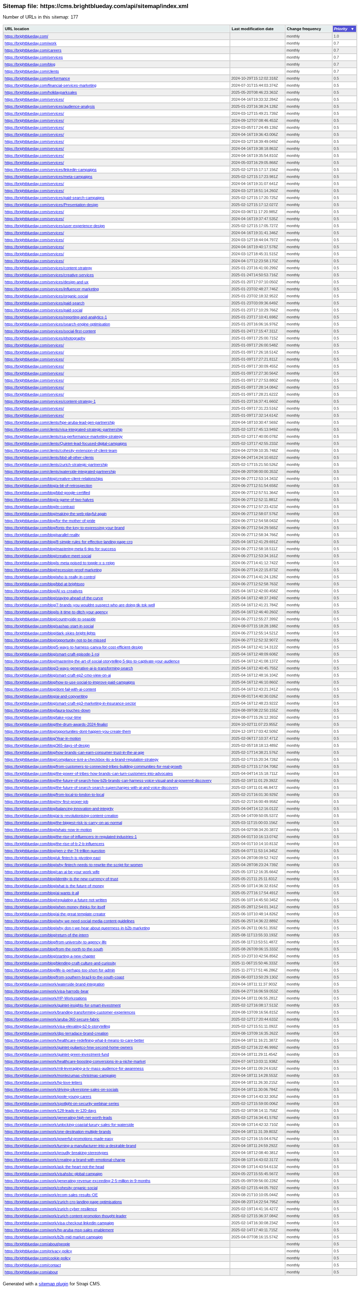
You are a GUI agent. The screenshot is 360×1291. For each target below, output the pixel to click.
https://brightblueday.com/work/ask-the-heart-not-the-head (54, 1167)
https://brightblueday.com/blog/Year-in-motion (43, 738)
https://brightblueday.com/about (31, 1272)
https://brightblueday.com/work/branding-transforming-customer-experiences (70, 1012)
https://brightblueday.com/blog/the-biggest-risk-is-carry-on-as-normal (63, 823)
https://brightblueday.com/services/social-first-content (50, 331)
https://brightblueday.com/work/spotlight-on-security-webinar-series (62, 1103)
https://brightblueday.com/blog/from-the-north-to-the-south (54, 949)
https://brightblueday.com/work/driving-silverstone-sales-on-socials (61, 1089)
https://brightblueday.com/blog (30, 64)
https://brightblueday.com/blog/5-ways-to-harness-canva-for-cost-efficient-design (74, 647)
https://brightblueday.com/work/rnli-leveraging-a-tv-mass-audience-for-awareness (74, 1068)
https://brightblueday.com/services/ (34, 99)
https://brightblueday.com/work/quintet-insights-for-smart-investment (63, 1005)
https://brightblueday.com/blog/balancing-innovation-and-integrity (59, 808)
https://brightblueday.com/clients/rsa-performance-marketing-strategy (64, 436)
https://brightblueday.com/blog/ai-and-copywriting (46, 696)
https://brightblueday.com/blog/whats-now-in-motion (48, 830)
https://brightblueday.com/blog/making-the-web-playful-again (56, 514)
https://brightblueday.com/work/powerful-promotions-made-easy (59, 1139)
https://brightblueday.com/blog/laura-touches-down (47, 710)
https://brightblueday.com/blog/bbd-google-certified (47, 492)
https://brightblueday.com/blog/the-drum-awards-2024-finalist (56, 724)
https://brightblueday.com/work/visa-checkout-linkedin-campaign (59, 1223)
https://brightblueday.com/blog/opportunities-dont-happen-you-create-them (68, 731)
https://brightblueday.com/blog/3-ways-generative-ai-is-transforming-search (69, 668)
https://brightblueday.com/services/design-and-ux (47, 282)
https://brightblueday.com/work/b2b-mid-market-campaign (54, 1237)
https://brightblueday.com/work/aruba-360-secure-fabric (52, 1019)
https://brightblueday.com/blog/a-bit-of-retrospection (48, 485)
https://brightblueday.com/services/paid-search (44, 303)
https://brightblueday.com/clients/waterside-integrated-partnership (60, 471)
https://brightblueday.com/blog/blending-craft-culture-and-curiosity (60, 963)
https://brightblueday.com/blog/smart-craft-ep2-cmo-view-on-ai (58, 675)
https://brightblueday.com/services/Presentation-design (51, 205)
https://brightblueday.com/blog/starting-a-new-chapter (50, 956)
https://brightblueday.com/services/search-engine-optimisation (57, 324)
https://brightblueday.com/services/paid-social (43, 310)
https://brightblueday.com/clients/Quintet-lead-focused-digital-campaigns (66, 443)
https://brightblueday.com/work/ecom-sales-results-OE (51, 1195)
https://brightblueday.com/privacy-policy (38, 1251)
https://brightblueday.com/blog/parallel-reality (42, 535)
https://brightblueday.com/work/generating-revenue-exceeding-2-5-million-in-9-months (77, 1181)
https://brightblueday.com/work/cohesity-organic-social (51, 1188)
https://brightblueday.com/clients (32, 71)
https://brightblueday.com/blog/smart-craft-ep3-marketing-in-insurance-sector (70, 703)
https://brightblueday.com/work (31, 43)
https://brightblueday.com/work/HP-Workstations (46, 998)
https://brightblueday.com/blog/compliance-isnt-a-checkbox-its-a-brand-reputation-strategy (82, 759)
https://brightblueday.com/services (34, 57)
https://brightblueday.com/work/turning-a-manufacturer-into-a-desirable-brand (70, 1146)
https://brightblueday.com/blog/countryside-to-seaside (50, 619)
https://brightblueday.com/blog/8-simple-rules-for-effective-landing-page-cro (69, 542)
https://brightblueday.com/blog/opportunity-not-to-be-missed (55, 640)
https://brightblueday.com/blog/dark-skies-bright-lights (50, 633)
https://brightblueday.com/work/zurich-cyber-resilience (51, 1209)
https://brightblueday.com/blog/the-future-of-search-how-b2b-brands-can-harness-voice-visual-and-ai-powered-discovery (108, 780)
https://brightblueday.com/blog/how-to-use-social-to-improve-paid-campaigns (70, 682)
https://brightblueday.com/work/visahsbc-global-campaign (53, 1174)
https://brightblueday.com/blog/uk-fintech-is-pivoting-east (53, 858)
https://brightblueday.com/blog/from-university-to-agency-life (56, 942)
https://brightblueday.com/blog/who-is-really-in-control (50, 577)
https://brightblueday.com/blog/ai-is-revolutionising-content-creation (61, 816)
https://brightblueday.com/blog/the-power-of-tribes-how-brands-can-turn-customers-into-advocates (89, 773)
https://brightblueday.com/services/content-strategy (48, 268)
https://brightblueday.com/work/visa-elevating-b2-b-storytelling (57, 1026)
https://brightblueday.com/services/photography (45, 338)
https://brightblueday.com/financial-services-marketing (50, 85)
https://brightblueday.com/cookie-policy (38, 1258)
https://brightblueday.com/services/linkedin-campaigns (51, 169)
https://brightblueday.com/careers (33, 50)
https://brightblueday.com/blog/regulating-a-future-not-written (56, 900)
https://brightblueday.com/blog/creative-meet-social (48, 556)
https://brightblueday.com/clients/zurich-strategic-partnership (56, 464)
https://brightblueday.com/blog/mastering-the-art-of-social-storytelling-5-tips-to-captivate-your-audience (92, 661)
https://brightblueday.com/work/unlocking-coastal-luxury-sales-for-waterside (69, 1124)
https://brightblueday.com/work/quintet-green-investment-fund (57, 1054)
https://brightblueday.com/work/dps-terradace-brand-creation (56, 1033)
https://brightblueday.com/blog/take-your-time (43, 717)
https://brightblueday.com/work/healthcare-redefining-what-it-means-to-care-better (74, 1040)
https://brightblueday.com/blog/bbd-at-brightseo (44, 584)
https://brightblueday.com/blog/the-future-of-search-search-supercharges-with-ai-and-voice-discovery (91, 787)
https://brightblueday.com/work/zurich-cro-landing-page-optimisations (63, 1202)
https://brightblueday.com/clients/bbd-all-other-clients (49, 457)
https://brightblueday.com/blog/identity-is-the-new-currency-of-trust (61, 879)
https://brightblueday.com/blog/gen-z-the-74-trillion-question (55, 851)
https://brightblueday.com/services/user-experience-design (55, 226)
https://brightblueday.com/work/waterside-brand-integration (54, 984)
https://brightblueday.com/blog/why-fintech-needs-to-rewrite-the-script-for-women (74, 865)
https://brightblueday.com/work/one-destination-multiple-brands (58, 1131)
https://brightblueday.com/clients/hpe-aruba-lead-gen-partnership (60, 422)
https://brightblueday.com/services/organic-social (46, 296)
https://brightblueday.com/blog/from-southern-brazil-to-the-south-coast (64, 977)
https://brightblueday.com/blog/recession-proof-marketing (53, 570)
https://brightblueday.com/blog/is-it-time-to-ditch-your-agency (56, 612)
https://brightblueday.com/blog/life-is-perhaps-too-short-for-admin (60, 970)
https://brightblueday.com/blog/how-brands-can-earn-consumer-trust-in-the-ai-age (74, 752)
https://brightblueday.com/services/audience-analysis (50, 106)
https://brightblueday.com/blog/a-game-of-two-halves (49, 500)
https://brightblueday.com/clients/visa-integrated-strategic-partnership (63, 429)
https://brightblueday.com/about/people (37, 1244)
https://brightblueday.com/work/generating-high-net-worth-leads (58, 1117)
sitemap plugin (53, 1283)
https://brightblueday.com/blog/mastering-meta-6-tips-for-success (60, 549)
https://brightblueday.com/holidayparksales (41, 92)
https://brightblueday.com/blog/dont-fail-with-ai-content (50, 689)
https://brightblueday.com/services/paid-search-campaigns (54, 198)
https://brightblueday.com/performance (37, 78)
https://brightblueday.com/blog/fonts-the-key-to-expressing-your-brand (64, 528)
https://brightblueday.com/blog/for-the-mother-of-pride (50, 521)
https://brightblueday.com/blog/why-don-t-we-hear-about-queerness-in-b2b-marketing (77, 928)
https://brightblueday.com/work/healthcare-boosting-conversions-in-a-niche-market (75, 1061)
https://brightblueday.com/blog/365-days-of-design (47, 745)
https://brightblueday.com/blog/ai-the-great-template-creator (55, 914)
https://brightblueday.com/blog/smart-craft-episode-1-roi (52, 654)
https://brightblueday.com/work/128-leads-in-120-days (50, 1110)
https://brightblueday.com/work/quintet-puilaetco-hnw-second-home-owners (69, 1047)
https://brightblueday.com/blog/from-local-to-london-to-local (54, 794)
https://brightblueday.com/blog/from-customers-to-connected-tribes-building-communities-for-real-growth (93, 766)
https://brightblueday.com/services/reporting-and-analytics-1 (56, 317)
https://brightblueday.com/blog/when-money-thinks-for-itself (55, 907)
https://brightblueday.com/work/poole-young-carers (48, 1096)
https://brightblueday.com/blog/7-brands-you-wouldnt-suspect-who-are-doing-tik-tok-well (80, 605)
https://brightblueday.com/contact (33, 1265)
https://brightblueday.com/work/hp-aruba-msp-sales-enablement (59, 1230)
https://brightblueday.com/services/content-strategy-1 (50, 401)
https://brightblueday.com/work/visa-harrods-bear (47, 991)
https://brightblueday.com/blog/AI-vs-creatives (44, 591)
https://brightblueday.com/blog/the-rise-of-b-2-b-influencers (54, 844)
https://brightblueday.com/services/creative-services (49, 275)
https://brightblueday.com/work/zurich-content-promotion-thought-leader (66, 1216)
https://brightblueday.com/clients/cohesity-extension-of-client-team (61, 450)
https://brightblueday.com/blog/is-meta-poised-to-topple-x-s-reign (60, 563)
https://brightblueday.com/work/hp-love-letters (43, 1082)
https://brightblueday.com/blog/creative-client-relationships (54, 478)
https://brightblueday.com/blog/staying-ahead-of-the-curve (54, 598)
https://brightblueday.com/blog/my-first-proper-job (46, 801)
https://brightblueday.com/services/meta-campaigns (48, 176)
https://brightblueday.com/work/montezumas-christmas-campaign (60, 1075)
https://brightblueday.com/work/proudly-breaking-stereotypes (56, 1153)
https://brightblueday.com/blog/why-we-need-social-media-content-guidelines (70, 921)
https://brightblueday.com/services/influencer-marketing (52, 289)
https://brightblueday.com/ (26, 36)
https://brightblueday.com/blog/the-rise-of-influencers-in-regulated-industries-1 (71, 837)
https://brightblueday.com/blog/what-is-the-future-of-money (54, 886)
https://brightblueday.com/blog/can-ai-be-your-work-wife (52, 872)
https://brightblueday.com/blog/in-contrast (40, 507)
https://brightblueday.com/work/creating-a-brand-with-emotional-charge (65, 1160)
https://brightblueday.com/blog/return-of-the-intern (47, 935)
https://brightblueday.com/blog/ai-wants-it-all (42, 893)
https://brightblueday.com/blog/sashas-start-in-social (49, 626)
